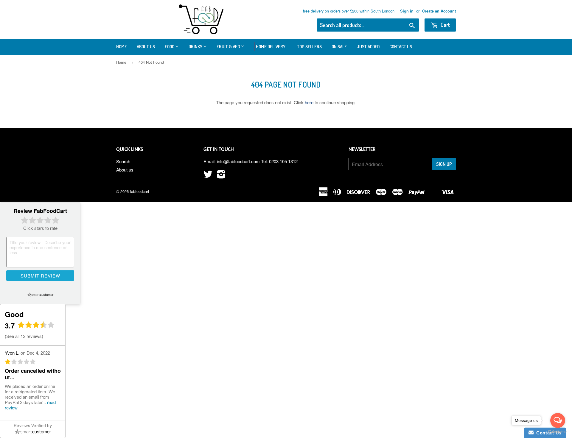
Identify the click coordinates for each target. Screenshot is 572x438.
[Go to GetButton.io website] (557, 432)
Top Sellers (309, 46)
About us (146, 46)
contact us (400, 46)
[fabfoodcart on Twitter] (207, 176)
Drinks (196, 46)
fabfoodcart (139, 191)
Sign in (407, 11)
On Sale (339, 46)
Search (123, 161)
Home (121, 46)
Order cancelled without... (33, 374)
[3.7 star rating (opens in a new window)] (36, 326)
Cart (444, 24)
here (309, 102)
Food (170, 46)
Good (14, 314)
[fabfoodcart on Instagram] (221, 176)
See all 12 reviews (24, 336)
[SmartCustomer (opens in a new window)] (40, 294)
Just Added (368, 46)
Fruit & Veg (229, 46)
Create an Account (439, 11)
